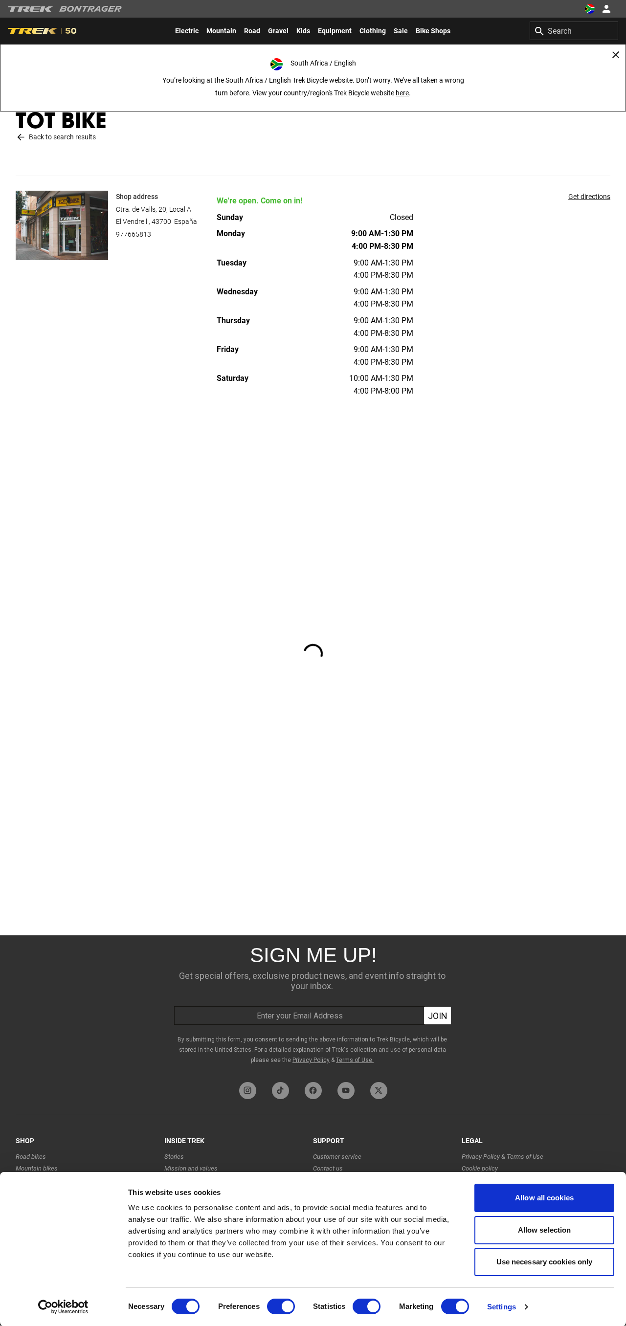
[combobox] (574, 31)
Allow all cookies (544, 1197)
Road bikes (31, 1156)
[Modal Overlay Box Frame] (313, 1006)
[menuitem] (186, 31)
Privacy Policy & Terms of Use (502, 1156)
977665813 (133, 234)
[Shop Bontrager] (90, 9)
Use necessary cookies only (544, 1262)
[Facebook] (313, 1090)
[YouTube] (346, 1090)
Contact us (328, 1168)
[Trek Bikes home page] (30, 9)
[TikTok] (280, 1090)
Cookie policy (480, 1168)
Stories (174, 1156)
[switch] (281, 1306)
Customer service (337, 1156)
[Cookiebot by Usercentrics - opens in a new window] (63, 1307)
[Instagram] (247, 1090)
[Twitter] (378, 1090)
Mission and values (191, 1168)
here (402, 93)
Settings (501, 1307)
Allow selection (544, 1230)
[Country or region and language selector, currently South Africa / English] (590, 9)
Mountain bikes (37, 1168)
